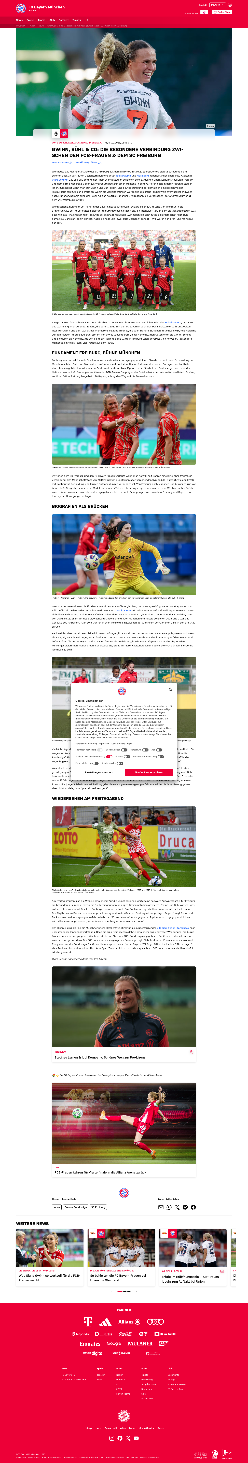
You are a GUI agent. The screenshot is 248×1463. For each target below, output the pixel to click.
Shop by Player (149, 1384)
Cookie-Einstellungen (149, 1457)
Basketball (110, 1428)
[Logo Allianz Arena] (201, 1455)
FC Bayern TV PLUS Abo (74, 1379)
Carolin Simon (123, 610)
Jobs (160, 1428)
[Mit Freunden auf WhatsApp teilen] (169, 1207)
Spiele (30, 20)
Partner (124, 1310)
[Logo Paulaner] (140, 1343)
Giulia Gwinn (123, 175)
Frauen (32, 26)
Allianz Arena (127, 1428)
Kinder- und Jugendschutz (91, 1457)
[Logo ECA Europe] (215, 1454)
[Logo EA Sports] (143, 1334)
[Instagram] (112, 1438)
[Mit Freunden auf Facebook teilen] (193, 1207)
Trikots (144, 1375)
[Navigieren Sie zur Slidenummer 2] (125, 1291)
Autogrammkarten (177, 1384)
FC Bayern (20, 26)
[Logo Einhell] (165, 1334)
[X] (128, 1438)
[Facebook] (120, 1438)
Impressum (21, 1457)
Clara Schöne (59, 179)
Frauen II (120, 1379)
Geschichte (173, 1375)
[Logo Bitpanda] (81, 1334)
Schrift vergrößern (87, 162)
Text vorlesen (60, 162)
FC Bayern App (175, 1389)
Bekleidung (147, 1379)
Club (52, 20)
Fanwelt (63, 20)
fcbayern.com (93, 1428)
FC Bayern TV (68, 1375)
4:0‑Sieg (162, 928)
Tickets (77, 20)
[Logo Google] (114, 1344)
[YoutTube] (136, 1438)
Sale (143, 1394)
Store (144, 1368)
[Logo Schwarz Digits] (92, 1353)
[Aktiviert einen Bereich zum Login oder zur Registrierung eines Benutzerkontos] (230, 5)
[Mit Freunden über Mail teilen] (161, 1207)
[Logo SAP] (164, 1343)
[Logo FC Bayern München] (124, 1416)
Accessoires (147, 1398)
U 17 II (119, 1389)
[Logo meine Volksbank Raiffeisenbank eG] (152, 1353)
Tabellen (101, 1375)
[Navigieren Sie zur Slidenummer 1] (119, 1291)
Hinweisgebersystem (114, 1457)
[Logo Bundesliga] (227, 1454)
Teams (41, 20)
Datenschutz (34, 1457)
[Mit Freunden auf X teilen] (177, 1207)
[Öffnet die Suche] (87, 20)
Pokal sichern (173, 322)
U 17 (118, 1384)
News (19, 20)
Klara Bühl (143, 175)
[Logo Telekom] (88, 1321)
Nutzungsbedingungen (52, 1457)
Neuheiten (146, 1389)
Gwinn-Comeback (178, 928)
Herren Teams (123, 1394)
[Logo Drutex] (103, 1334)
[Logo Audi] (155, 1322)
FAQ (127, 1457)
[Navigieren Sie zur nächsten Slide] (136, 1292)
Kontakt (203, 5)
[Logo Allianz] (129, 1322)
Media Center (146, 1428)
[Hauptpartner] (204, 12)
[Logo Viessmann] (121, 1353)
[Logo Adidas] (105, 1321)
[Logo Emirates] (89, 1344)
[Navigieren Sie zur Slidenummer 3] (129, 1291)
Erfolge (171, 1379)
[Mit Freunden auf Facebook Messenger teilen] (185, 1207)
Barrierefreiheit (70, 1457)
